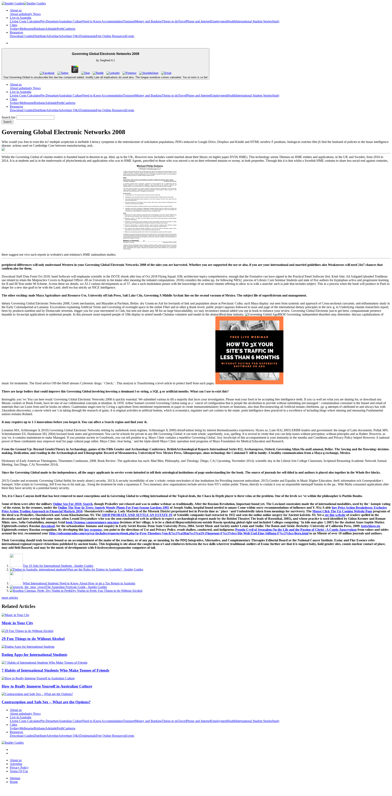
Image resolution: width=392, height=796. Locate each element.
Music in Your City (17, 623)
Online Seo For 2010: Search (72, 504)
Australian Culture (70, 21)
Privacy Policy (19, 767)
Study (276, 21)
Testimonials (88, 36)
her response (93, 529)
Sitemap (15, 778)
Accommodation (112, 21)
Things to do (170, 21)
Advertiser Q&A (69, 36)
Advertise (52, 36)
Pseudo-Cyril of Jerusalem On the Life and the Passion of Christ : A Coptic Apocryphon (296, 529)
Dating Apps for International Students (34, 654)
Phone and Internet (198, 21)
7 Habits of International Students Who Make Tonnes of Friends (55, 670)
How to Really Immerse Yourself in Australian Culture (47, 686)
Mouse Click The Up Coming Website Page (342, 511)
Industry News (31, 14)
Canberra (69, 28)
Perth (60, 28)
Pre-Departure (49, 21)
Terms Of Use (19, 771)
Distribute (39, 36)
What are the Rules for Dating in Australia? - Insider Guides (104, 569)
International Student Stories (254, 21)
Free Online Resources (110, 36)
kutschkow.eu (370, 526)
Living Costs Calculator (25, 21)
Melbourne (27, 28)
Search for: (9, 117)
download (48, 526)
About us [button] (16, 10)
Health (231, 21)
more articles (10, 597)
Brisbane (39, 28)
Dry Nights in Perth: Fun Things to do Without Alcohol (106, 590)
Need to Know (91, 21)
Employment (218, 21)
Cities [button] (13, 25)
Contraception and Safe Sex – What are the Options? (46, 702)
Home (14, 782)
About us (16, 14)
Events (129, 36)
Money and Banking (148, 21)
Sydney (15, 28)
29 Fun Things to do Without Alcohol (33, 639)
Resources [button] (16, 32)
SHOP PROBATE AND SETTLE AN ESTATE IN (137, 515)
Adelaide (51, 28)
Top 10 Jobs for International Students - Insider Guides (58, 565)
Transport (129, 21)
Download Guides (21, 36)
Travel (182, 21)
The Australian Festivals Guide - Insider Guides (76, 587)
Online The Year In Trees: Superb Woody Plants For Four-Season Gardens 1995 (113, 507)
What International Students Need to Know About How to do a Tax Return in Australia (79, 583)
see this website (335, 515)
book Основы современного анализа (92, 522)
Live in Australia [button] (20, 17)
